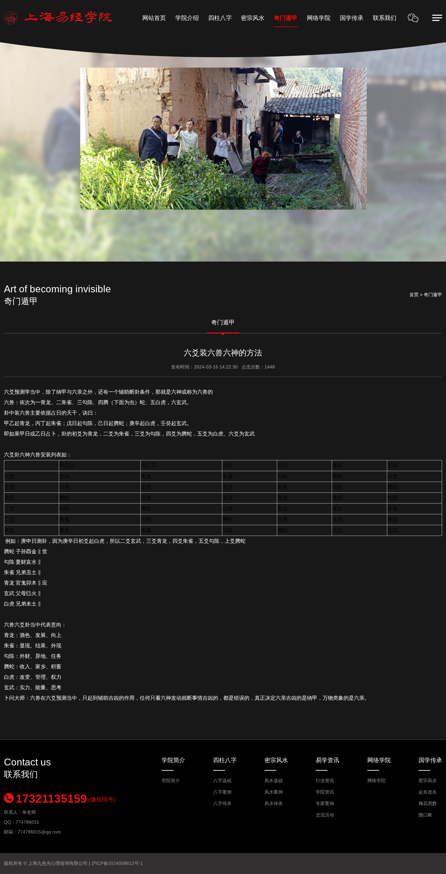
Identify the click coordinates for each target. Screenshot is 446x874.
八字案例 (222, 792)
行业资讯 (325, 780)
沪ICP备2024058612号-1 (117, 863)
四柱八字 (220, 18)
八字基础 (222, 780)
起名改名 (428, 792)
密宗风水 (252, 18)
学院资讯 (325, 792)
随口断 (425, 814)
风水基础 (273, 780)
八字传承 (222, 803)
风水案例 (273, 792)
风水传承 (273, 803)
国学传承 (351, 18)
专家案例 (325, 803)
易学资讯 (327, 760)
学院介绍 (187, 18)
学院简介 (173, 760)
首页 (414, 294)
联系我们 (384, 18)
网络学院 (318, 18)
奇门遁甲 (285, 18)
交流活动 (325, 814)
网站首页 (154, 18)
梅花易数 (428, 803)
